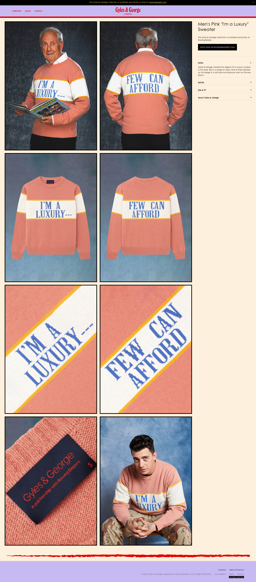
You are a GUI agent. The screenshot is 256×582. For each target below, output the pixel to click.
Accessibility (220, 574)
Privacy (240, 574)
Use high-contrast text (236, 577)
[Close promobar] (253, 2)
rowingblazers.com (157, 2)
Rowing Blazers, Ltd (184, 574)
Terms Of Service (236, 570)
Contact (222, 570)
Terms (231, 574)
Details (201, 82)
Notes (200, 63)
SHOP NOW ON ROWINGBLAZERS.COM (217, 47)
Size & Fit (202, 90)
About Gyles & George (208, 97)
